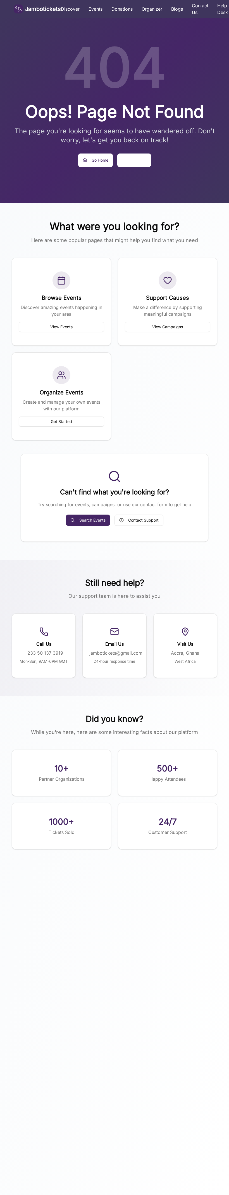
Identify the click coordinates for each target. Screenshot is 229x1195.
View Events (61, 326)
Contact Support (143, 520)
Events (95, 9)
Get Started (61, 421)
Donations (122, 9)
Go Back (138, 160)
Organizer (152, 9)
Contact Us (200, 9)
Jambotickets (43, 9)
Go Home (100, 160)
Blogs (177, 9)
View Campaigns (167, 326)
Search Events (92, 520)
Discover (70, 9)
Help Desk (222, 9)
